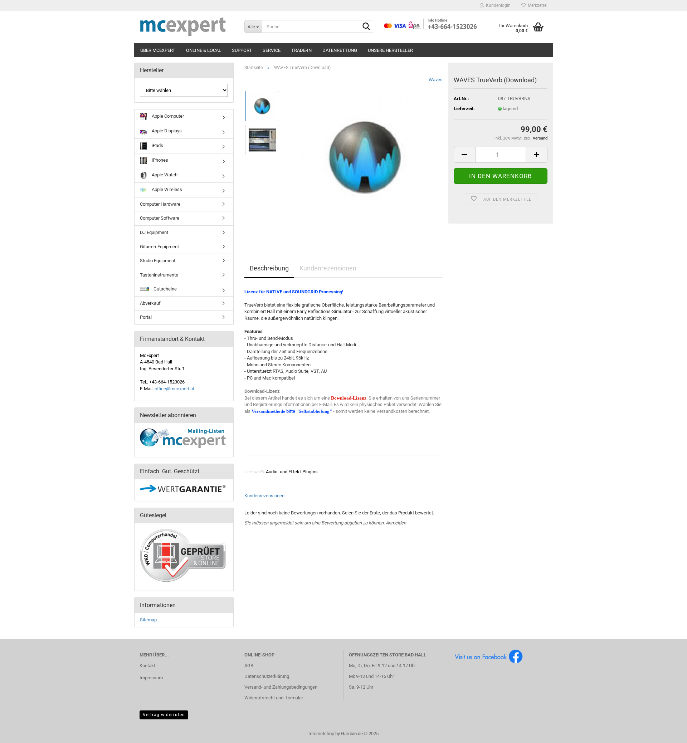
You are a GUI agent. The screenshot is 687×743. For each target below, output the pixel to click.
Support (242, 50)
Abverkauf (150, 303)
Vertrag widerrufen (164, 714)
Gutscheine (164, 289)
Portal (146, 317)
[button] (464, 155)
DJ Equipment (154, 232)
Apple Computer (167, 116)
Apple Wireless (166, 189)
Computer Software (159, 218)
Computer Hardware (160, 204)
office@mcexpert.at (174, 388)
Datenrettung (339, 50)
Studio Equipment (157, 260)
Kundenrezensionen (327, 268)
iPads (157, 145)
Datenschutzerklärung (266, 676)
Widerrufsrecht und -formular (273, 697)
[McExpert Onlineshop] (187, 27)
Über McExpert (157, 50)
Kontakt (147, 665)
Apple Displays (166, 130)
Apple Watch (164, 174)
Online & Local (203, 50)
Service (272, 50)
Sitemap (148, 619)
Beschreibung (269, 268)
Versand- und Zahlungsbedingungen (280, 687)
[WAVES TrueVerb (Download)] (364, 156)
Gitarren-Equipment (159, 246)
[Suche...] (366, 26)
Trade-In (301, 50)
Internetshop (321, 733)
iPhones (159, 160)
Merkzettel (536, 5)
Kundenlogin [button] (497, 5)
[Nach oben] (667, 732)
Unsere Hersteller (390, 50)
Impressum (151, 677)
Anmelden (396, 523)
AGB (248, 665)
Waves (436, 79)
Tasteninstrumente (159, 275)
